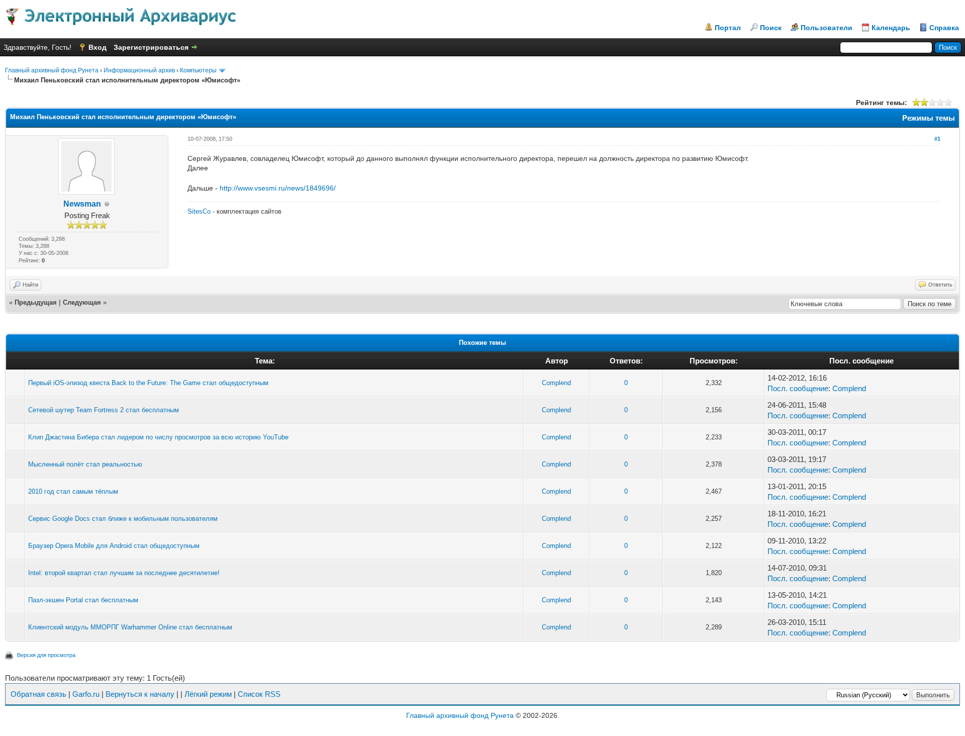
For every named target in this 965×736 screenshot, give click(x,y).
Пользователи (826, 28)
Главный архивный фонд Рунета (52, 70)
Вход (97, 47)
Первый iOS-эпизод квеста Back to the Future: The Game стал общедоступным (148, 383)
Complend (556, 383)
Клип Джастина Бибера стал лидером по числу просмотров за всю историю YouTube (158, 437)
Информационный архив (139, 70)
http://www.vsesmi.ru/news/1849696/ (278, 188)
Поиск (771, 28)
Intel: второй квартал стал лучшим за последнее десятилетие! (124, 573)
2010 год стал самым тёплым (73, 491)
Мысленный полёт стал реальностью (85, 464)
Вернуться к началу (140, 694)
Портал (728, 28)
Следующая (82, 302)
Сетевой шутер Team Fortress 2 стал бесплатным (103, 410)
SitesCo (199, 211)
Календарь (891, 28)
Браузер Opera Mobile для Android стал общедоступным (114, 545)
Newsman (82, 204)
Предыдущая (36, 302)
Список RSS (259, 694)
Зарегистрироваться (151, 47)
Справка (944, 28)
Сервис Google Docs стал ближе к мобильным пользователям (123, 518)
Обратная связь (38, 694)
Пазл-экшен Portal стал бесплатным (83, 600)
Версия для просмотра (46, 655)
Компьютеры (198, 70)
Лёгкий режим (208, 694)
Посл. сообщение (797, 388)
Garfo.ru (86, 694)
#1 (937, 139)
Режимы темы (928, 118)
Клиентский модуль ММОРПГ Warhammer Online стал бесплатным (130, 627)
